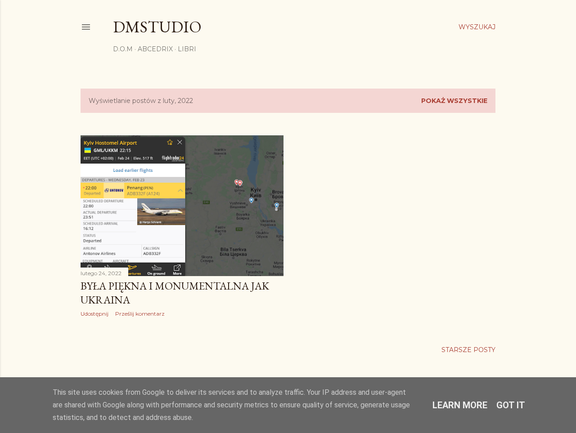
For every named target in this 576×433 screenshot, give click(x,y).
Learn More (459, 405)
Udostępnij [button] (94, 313)
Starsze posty (468, 350)
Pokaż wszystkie (454, 101)
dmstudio (157, 26)
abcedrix (155, 49)
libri (187, 49)
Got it (510, 405)
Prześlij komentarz (140, 313)
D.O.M (123, 49)
